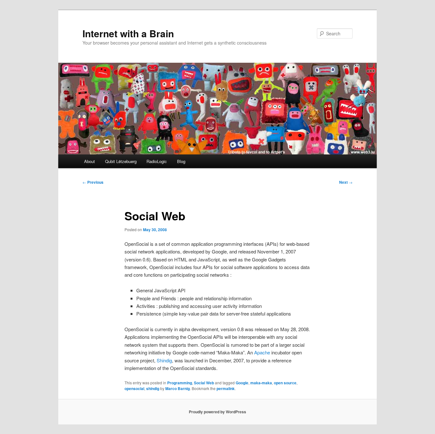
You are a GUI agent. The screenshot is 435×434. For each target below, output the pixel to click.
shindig (152, 388)
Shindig (164, 360)
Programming (179, 383)
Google (242, 383)
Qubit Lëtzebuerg (121, 161)
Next (346, 182)
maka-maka (261, 383)
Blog (181, 161)
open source (285, 383)
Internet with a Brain (128, 33)
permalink (226, 388)
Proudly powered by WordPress (217, 412)
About (89, 161)
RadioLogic (156, 161)
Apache (262, 352)
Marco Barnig (177, 388)
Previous (92, 182)
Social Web (204, 383)
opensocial (134, 388)
